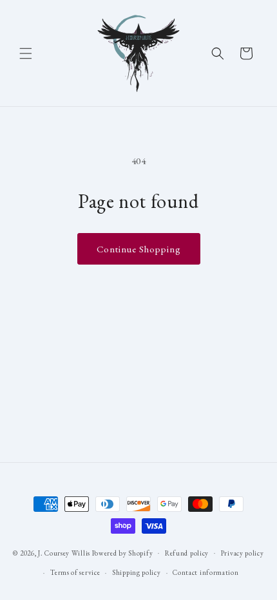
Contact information (205, 572)
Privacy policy (242, 553)
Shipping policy (136, 572)
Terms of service (75, 572)
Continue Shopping (139, 249)
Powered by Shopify (122, 552)
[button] (26, 53)
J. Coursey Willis (64, 552)
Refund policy (187, 553)
